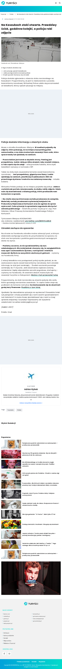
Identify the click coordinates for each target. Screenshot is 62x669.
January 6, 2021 (31, 223)
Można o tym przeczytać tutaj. (44, 275)
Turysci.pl (3, 14)
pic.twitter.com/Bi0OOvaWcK (38, 221)
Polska (11, 14)
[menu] (56, 3)
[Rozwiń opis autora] (31, 400)
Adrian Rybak (9, 19)
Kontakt (34, 661)
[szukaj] (60, 3)
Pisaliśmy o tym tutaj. (31, 287)
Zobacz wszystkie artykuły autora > (31, 403)
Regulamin (42, 661)
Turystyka (10, 410)
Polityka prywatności (23, 661)
